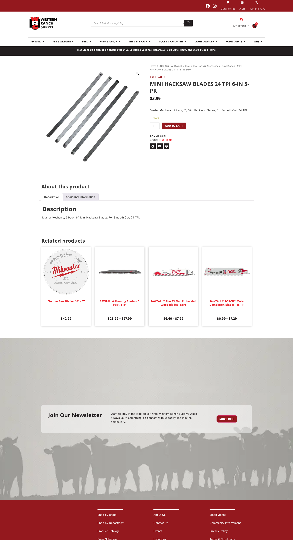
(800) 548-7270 (257, 8)
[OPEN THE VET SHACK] (149, 41)
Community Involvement (225, 523)
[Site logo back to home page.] (43, 23)
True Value (158, 77)
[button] (137, 73)
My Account (241, 26)
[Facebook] (207, 5)
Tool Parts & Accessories (206, 66)
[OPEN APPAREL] (43, 41)
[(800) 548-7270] (257, 2)
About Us (159, 514)
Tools (187, 66)
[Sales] (242, 2)
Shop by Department (110, 523)
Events (157, 531)
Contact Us (160, 523)
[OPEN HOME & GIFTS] (244, 41)
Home (153, 66)
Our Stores (228, 8)
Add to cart (174, 126)
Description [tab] (52, 197)
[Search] (188, 23)
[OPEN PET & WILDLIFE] (73, 41)
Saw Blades (228, 66)
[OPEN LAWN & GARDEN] (216, 41)
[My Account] (241, 19)
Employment (218, 514)
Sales (242, 8)
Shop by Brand (106, 514)
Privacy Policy (219, 531)
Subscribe (226, 419)
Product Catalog (108, 531)
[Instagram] (214, 5)
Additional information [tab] (80, 197)
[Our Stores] (228, 2)
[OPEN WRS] (261, 41)
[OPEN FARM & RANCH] (119, 41)
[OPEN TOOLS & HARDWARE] (185, 41)
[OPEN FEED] (90, 41)
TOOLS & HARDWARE (170, 66)
